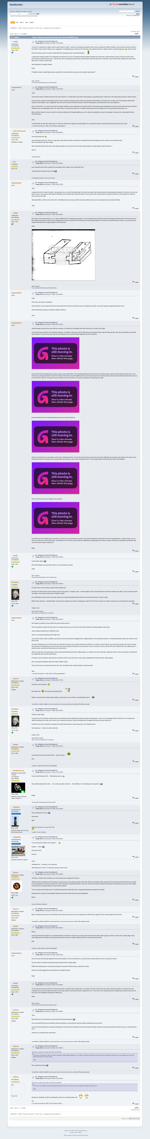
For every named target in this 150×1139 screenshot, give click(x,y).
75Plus (15, 1077)
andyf (15, 41)
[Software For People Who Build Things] (12, 606)
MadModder (16, 4)
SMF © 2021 (74, 1130)
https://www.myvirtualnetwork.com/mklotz (43, 613)
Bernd (15, 872)
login (25, 11)
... (19, 33)
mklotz (15, 582)
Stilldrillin (17, 837)
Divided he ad (18, 771)
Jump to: (124, 1118)
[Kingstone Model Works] (12, 897)
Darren (16, 679)
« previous (133, 31)
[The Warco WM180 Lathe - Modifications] (12, 52)
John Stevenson (19, 131)
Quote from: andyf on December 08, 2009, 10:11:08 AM (46, 1052)
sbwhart (16, 807)
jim (14, 162)
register (30, 11)
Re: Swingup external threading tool (46, 41)
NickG (15, 744)
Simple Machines (83, 1130)
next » (138, 31)
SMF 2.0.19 (67, 1130)
